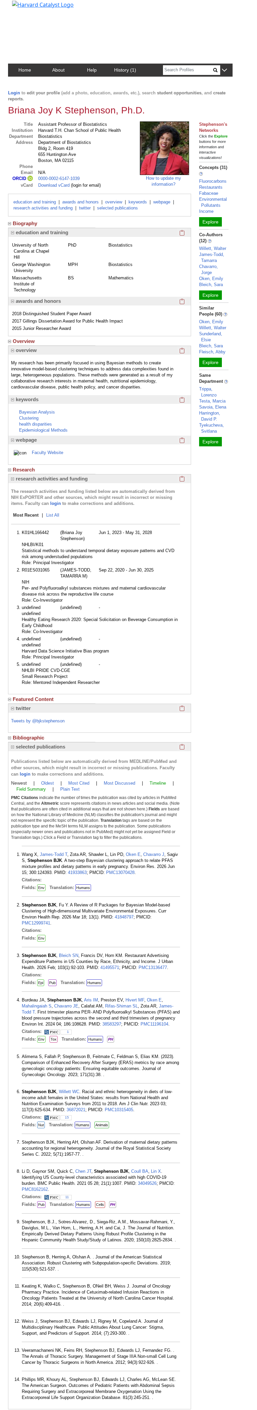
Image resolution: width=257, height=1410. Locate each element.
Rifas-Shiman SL (121, 1005)
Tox (54, 1039)
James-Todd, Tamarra (211, 257)
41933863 (77, 872)
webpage (161, 201)
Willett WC (69, 1091)
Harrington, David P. (209, 416)
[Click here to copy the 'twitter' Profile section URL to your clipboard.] (182, 708)
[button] (224, 70)
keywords (137, 201)
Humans (83, 888)
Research (24, 469)
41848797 (124, 916)
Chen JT (83, 1171)
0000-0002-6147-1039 (59, 178)
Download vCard (54, 185)
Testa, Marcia (212, 401)
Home (24, 70)
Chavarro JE (66, 1005)
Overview (24, 341)
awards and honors (80, 201)
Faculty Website (47, 452)
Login (14, 92)
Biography (25, 223)
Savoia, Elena (212, 407)
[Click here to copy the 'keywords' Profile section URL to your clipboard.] (182, 399)
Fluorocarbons (213, 181)
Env (41, 888)
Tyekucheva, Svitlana (211, 428)
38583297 (111, 1024)
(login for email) (85, 185)
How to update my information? (163, 181)
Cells (100, 1205)
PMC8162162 (35, 1189)
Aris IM (91, 999)
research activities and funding (43, 207)
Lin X (156, 1171)
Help (92, 70)
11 (67, 1197)
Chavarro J (153, 854)
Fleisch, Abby (212, 351)
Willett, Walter (212, 248)
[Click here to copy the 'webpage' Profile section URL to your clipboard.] (182, 440)
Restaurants (211, 187)
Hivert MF (134, 999)
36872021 (76, 1109)
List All (52, 515)
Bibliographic (28, 737)
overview (113, 201)
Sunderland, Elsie (210, 336)
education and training (34, 201)
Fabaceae (208, 193)
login (55, 503)
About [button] (58, 70)
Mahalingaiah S (37, 1005)
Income (206, 211)
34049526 (147, 1183)
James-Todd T (53, 854)
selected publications (117, 207)
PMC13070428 (120, 872)
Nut (41, 1125)
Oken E (133, 854)
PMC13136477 (153, 967)
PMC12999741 (36, 923)
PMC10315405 (119, 1109)
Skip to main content (28, 8)
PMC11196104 (154, 1024)
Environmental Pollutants (213, 202)
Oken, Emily (211, 278)
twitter (85, 207)
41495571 (109, 967)
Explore (210, 222)
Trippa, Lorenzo (208, 392)
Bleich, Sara (211, 284)
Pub (52, 983)
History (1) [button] (125, 70)
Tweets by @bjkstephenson (38, 720)
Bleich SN (68, 955)
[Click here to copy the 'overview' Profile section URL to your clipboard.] (182, 350)
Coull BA (139, 1171)
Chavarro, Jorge (208, 269)
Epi (40, 983)
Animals (101, 1125)
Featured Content (33, 699)
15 (67, 1117)
